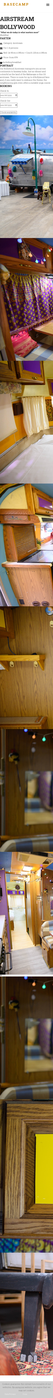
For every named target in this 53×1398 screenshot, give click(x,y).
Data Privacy (10, 1394)
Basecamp (16, 4)
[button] (0, 975)
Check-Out (5, 100)
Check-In (4, 91)
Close (25, 1394)
